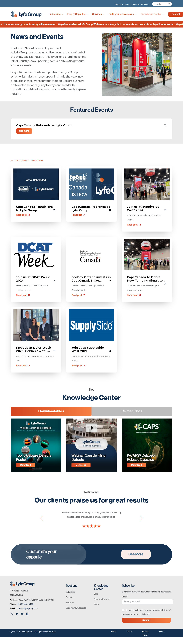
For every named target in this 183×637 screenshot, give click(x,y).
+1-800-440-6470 (25, 604)
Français (135, 4)
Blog (96, 594)
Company (119, 4)
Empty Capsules (76, 14)
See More (136, 554)
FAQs (96, 605)
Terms (129, 631)
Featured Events (22, 160)
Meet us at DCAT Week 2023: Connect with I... (33, 349)
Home (113, 631)
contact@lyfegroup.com (27, 609)
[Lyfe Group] (27, 14)
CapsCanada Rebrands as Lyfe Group (44, 125)
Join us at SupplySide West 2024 (143, 208)
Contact (161, 631)
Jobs (127, 4)
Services (97, 14)
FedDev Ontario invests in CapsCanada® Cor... (91, 278)
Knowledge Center (151, 14)
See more (24, 131)
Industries (55, 14)
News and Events (101, 599)
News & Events (37, 160)
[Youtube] (22, 613)
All (12, 160)
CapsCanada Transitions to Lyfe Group (34, 208)
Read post (21, 215)
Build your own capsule (121, 14)
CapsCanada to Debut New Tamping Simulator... (146, 278)
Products (70, 597)
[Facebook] (27, 613)
